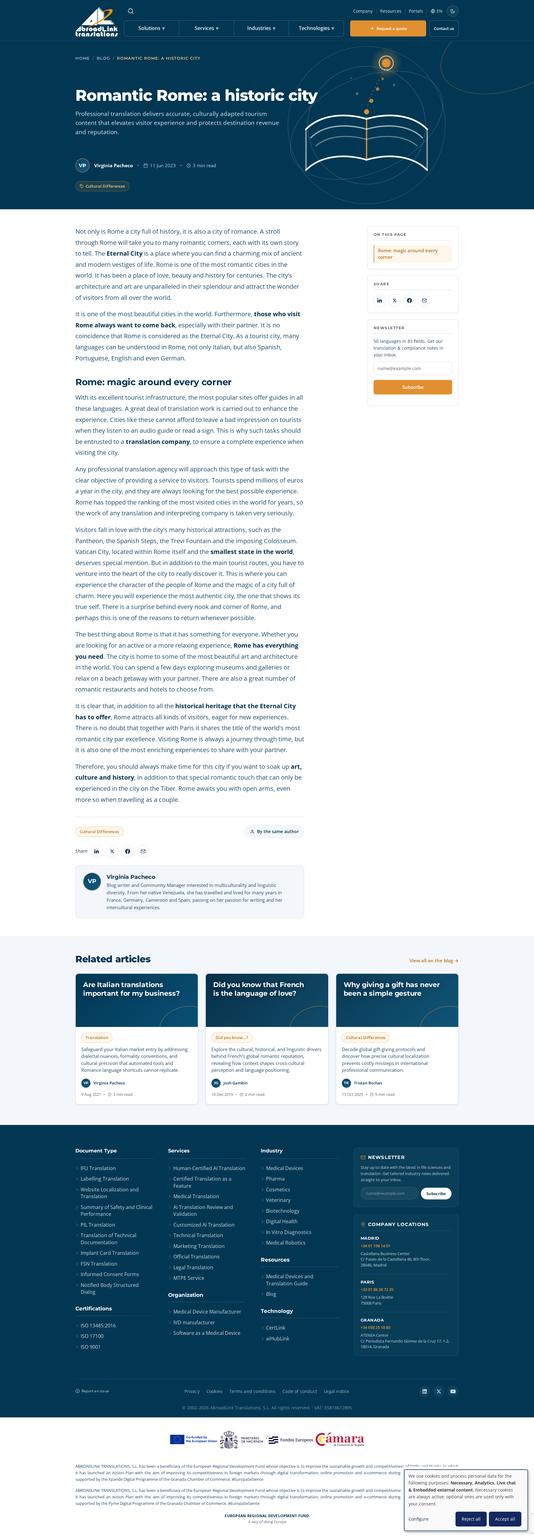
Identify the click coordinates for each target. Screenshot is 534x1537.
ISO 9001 (91, 1346)
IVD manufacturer (194, 1322)
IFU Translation (98, 1168)
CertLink (275, 1327)
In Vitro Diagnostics (289, 1232)
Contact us (444, 28)
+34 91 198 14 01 (375, 1246)
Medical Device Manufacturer (207, 1311)
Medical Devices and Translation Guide (289, 1280)
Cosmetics (278, 1189)
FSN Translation (99, 1263)
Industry (272, 1151)
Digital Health (282, 1221)
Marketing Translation (199, 1246)
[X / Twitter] (438, 1391)
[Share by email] (143, 851)
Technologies (316, 28)
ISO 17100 (92, 1336)
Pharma (275, 1178)
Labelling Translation (105, 1178)
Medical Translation (196, 1196)
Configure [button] (419, 1519)
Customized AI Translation (204, 1224)
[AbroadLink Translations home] (96, 21)
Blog (103, 58)
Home (82, 58)
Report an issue (95, 1391)
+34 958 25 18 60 (375, 1327)
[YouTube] (453, 1391)
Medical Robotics (286, 1242)
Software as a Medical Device (206, 1333)
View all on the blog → (434, 960)
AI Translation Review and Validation (203, 1210)
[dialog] (466, 1500)
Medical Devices (284, 1168)
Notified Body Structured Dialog (110, 1288)
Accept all (505, 1519)
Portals (416, 11)
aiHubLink (277, 1338)
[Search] (131, 11)
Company (363, 11)
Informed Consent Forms (110, 1274)
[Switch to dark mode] (453, 11)
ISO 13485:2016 (98, 1325)
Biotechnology (282, 1210)
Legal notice (336, 1391)
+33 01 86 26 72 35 (377, 1289)
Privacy (191, 1391)
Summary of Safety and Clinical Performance (116, 1210)
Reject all (471, 1519)
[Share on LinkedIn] (97, 851)
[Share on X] (112, 851)
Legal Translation (193, 1267)
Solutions (151, 28)
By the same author (278, 831)
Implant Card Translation (110, 1253)
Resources (390, 11)
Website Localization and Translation (110, 1193)
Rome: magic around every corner (408, 253)
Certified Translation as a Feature (202, 1182)
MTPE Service (188, 1278)
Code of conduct (299, 1391)
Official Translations (196, 1256)
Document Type (96, 1151)
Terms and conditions (252, 1391)
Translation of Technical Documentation (108, 1238)
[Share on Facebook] (127, 851)
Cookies (214, 1391)
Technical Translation (198, 1235)
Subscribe (413, 387)
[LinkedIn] (424, 1391)
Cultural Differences (105, 186)
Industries (261, 28)
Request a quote (391, 28)
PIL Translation (98, 1224)
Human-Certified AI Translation (209, 1168)
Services (206, 28)
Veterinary (278, 1200)
